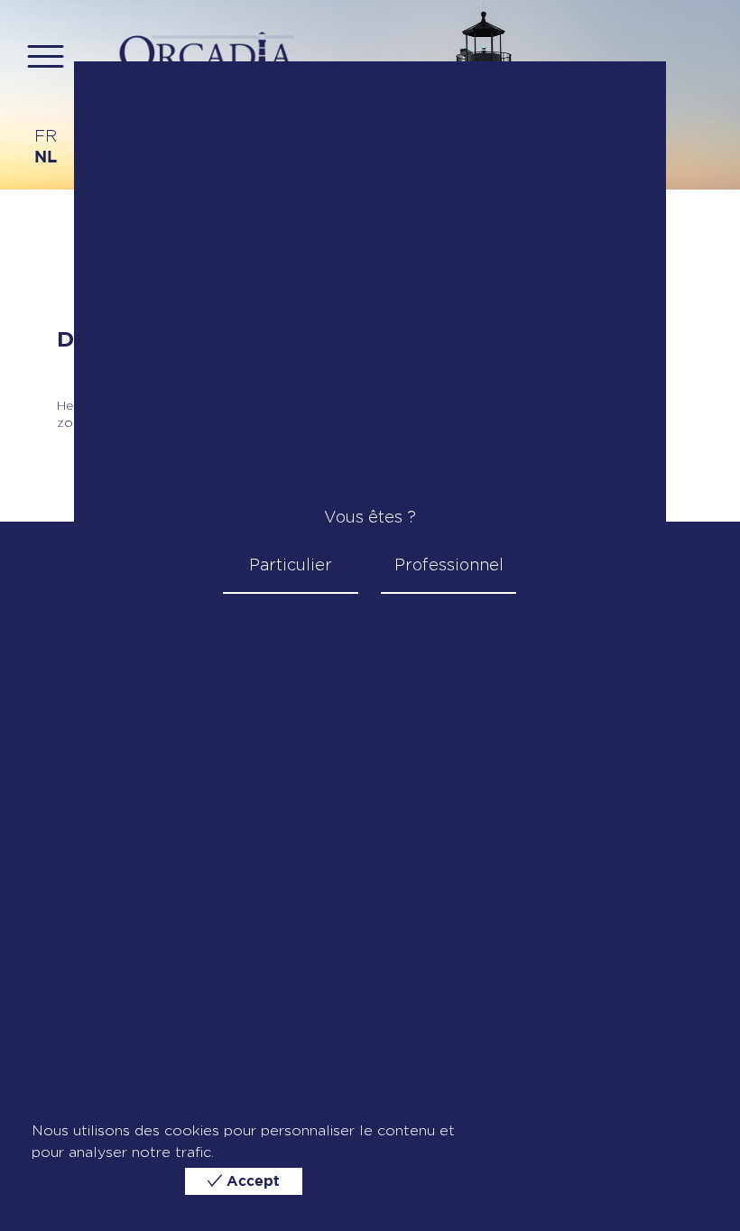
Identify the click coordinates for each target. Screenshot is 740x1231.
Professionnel (449, 564)
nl (45, 158)
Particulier (290, 564)
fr (45, 135)
